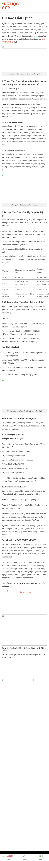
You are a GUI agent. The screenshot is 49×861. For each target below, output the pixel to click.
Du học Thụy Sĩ (10, 746)
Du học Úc (8, 738)
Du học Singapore (11, 755)
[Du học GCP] (14, 6)
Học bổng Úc (9, 784)
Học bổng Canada (11, 788)
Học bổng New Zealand (13, 809)
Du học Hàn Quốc (11, 767)
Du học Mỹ (8, 759)
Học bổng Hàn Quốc (12, 813)
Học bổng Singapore (12, 801)
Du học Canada (10, 742)
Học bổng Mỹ (9, 805)
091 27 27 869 (9, 700)
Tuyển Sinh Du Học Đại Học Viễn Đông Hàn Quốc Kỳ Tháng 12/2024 (24, 649)
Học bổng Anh (9, 796)
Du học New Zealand (12, 763)
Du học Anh (9, 750)
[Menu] (45, 6)
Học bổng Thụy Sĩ (11, 792)
